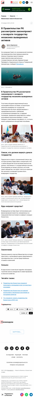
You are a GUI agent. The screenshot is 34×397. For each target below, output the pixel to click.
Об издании (10, 354)
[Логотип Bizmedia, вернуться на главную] (2, 2)
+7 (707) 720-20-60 (16, 388)
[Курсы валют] (20, 2)
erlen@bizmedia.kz (11, 48)
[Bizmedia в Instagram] (22, 394)
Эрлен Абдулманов (12, 45)
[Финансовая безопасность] (14, 2)
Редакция (18, 354)
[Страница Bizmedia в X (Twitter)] (27, 348)
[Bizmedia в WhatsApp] (26, 394)
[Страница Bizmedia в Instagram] (6, 348)
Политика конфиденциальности (17, 362)
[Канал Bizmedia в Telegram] (17, 348)
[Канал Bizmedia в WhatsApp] (12, 348)
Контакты (20, 357)
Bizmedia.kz (20, 64)
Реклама (25, 354)
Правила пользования (17, 364)
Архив (13, 357)
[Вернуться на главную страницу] (31, 23)
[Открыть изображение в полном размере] (17, 76)
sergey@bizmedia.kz (25, 388)
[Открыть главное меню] (31, 2)
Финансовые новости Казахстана (11, 18)
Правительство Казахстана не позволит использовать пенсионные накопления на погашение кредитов (16, 292)
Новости (12, 16)
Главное (3, 16)
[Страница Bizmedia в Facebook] (22, 348)
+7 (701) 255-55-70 (10, 389)
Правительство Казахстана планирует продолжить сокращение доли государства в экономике (17, 285)
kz (27, 2)
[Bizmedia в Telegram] (31, 394)
